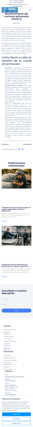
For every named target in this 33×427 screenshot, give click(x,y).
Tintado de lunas (9, 336)
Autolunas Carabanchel (13, 50)
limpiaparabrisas (10, 91)
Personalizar (16, 418)
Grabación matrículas (7, 344)
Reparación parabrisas (7, 333)
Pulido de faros (8, 339)
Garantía (6, 367)
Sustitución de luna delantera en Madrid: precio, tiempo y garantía (15, 265)
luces (29, 105)
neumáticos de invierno (14, 75)
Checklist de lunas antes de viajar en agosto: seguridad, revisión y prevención (16, 209)
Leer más (4, 221)
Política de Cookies (9, 358)
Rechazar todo (16, 423)
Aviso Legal (7, 355)
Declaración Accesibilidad (8, 363)
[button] (30, 10)
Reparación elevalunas (7, 349)
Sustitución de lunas (10, 330)
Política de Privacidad (10, 360)
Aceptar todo (16, 414)
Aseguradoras (8, 369)
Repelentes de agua (10, 341)
